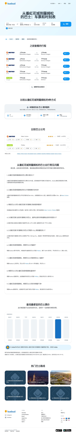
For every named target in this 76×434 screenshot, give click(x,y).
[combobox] (10, 24)
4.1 (12, 148)
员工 (10, 139)
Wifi (36, 139)
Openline (43, 153)
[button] (17, 24)
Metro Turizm (24, 136)
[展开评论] (68, 138)
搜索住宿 (10, 28)
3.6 (30, 139)
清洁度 (27, 139)
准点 (19, 139)
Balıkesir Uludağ (50, 153)
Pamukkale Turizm (32, 153)
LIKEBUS (39, 153)
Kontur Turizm (58, 153)
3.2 (13, 139)
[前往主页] (10, 3)
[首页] (6, 39)
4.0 (21, 148)
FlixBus (23, 145)
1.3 (39, 139)
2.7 (21, 139)
